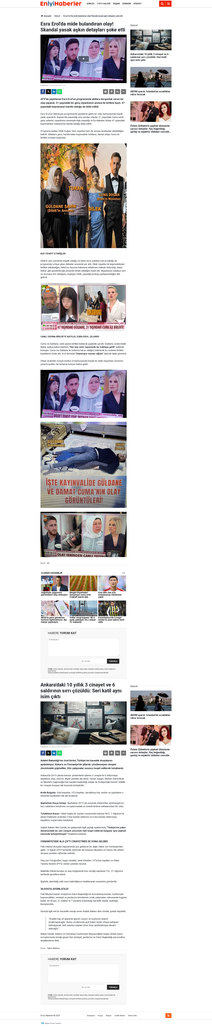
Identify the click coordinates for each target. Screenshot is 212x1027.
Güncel (91, 3)
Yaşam (116, 3)
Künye (100, 1016)
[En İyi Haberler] (61, 3)
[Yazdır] (105, 91)
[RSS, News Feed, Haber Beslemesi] (168, 1015)
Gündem (126, 3)
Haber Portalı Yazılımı (53, 1023)
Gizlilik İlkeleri (120, 1016)
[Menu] (168, 4)
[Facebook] (42, 91)
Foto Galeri (103, 3)
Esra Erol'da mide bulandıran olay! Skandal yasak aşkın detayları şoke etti (93, 16)
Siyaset (137, 3)
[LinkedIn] (54, 91)
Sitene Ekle (132, 1016)
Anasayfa (47, 16)
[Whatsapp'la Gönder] (59, 91)
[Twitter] (48, 91)
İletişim (109, 1016)
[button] (111, 91)
